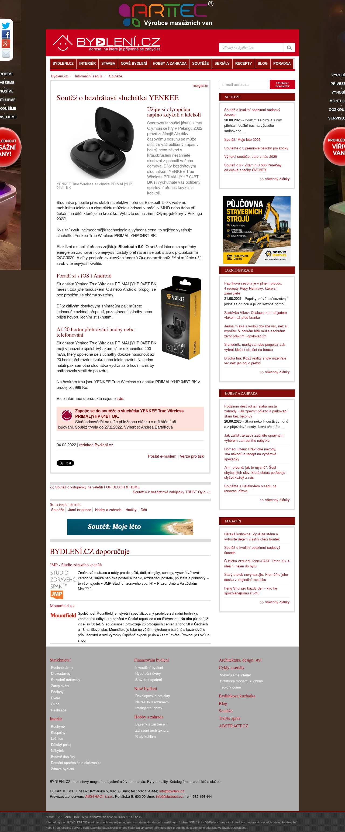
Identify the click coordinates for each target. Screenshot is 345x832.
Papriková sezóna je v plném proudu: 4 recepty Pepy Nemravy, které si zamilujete (253, 288)
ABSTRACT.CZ (233, 725)
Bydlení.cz (59, 75)
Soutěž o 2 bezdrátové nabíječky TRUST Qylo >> (172, 491)
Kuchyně (58, 726)
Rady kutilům (145, 736)
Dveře (55, 697)
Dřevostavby (61, 673)
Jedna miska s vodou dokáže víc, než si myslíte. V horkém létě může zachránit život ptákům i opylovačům (256, 330)
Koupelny (58, 732)
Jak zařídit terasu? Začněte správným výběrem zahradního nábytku (254, 438)
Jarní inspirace (79, 509)
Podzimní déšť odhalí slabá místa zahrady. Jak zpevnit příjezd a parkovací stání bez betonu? (256, 411)
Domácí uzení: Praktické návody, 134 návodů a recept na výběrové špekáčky (250, 453)
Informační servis (88, 75)
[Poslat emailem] (6, 53)
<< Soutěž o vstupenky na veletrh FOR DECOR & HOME (95, 487)
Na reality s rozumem (152, 701)
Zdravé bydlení (62, 768)
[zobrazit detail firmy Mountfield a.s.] (63, 615)
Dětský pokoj (61, 744)
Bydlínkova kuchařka (237, 696)
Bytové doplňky (63, 756)
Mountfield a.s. (62, 605)
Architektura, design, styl (240, 660)
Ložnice (57, 738)
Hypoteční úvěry (148, 673)
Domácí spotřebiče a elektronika (76, 762)
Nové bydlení (145, 688)
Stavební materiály (65, 679)
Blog (223, 703)
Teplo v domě (230, 687)
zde (120, 398)
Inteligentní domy (148, 707)
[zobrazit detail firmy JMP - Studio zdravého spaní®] (63, 584)
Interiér (56, 718)
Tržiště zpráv (230, 718)
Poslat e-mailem (162, 456)
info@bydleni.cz (171, 790)
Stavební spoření (148, 679)
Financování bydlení (151, 660)
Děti (144, 509)
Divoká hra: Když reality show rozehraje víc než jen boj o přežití (255, 360)
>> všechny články (275, 178)
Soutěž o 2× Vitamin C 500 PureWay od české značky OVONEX (253, 167)
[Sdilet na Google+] (6, 43)
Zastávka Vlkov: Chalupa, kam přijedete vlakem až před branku (255, 315)
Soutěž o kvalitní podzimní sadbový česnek (252, 112)
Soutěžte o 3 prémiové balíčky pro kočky (256, 147)
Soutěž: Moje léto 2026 (242, 139)
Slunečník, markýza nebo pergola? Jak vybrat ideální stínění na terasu (254, 347)
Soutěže (57, 509)
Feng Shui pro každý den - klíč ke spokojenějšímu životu (250, 591)
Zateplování (60, 685)
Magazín (233, 521)
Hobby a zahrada (108, 509)
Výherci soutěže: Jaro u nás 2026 (250, 156)
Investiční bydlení (149, 667)
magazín (200, 85)
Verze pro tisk (192, 456)
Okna (55, 703)
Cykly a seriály (231, 667)
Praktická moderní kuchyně (241, 680)
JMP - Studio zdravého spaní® (76, 564)
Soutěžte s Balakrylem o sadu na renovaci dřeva (250, 488)
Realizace (58, 710)
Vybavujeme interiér (235, 674)
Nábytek (57, 750)
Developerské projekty (152, 695)
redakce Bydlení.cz (96, 444)
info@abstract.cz (169, 796)
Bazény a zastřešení (151, 724)
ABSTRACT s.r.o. (99, 796)
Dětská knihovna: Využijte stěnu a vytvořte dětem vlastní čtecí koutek (252, 536)
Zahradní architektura (151, 730)
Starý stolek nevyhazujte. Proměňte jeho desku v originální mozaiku (256, 577)
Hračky (131, 509)
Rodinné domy (62, 667)
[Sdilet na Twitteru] (6, 25)
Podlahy (57, 691)
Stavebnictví (60, 660)
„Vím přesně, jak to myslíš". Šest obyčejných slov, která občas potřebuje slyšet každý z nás (254, 472)
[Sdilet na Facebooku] (6, 34)
